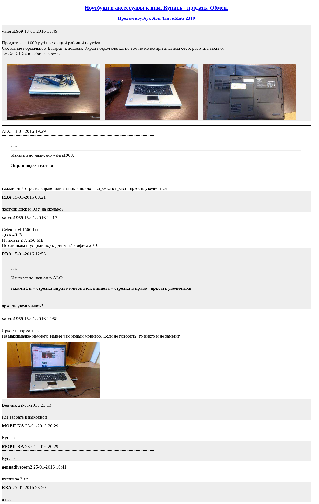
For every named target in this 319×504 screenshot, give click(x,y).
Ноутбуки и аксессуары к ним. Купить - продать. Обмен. (156, 8)
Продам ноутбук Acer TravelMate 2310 (156, 18)
